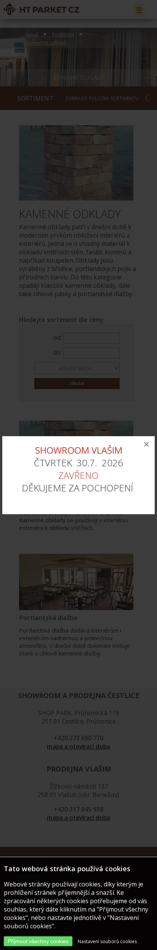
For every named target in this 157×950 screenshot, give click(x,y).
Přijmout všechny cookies (38, 941)
